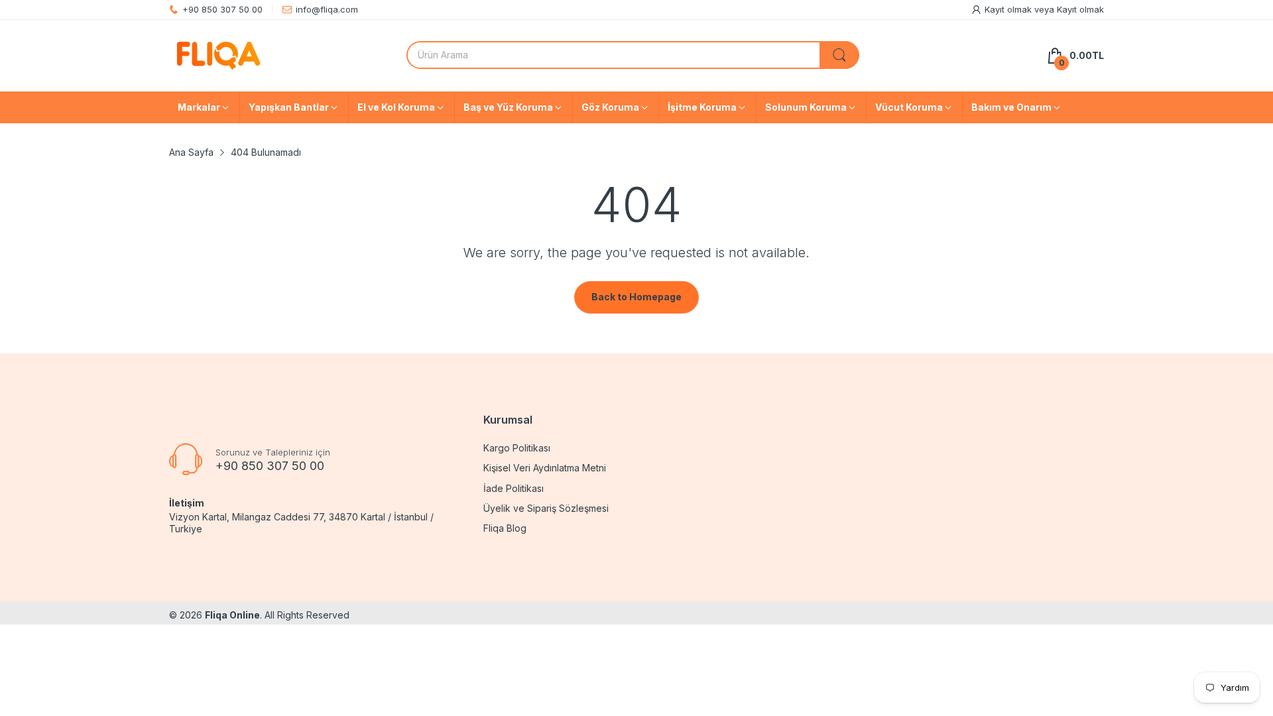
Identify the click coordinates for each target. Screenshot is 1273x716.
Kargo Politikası (516, 447)
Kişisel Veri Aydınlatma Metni (544, 467)
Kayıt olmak (1009, 9)
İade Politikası (513, 488)
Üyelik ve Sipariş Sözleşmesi (546, 508)
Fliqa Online (232, 615)
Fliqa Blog (504, 528)
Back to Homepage (636, 296)
